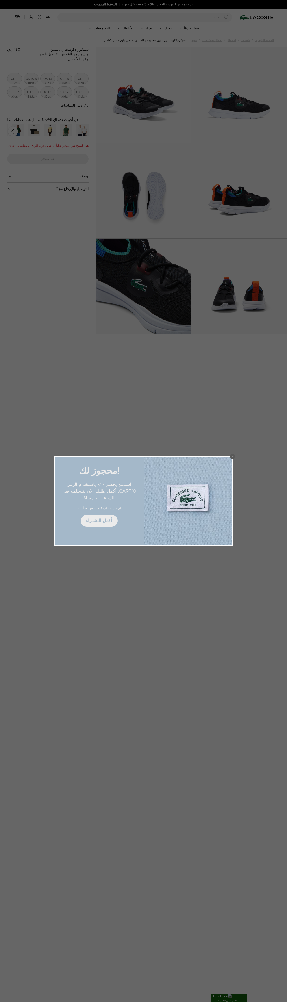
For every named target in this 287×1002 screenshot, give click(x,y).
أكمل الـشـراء (99, 520)
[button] (232, 456)
